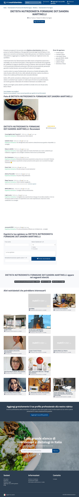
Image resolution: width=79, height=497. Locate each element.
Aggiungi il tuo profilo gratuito (58, 2)
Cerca (56, 451)
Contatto (55, 479)
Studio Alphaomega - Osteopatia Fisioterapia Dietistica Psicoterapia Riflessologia (63, 394)
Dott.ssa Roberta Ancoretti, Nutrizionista (12, 351)
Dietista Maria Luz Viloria (60, 351)
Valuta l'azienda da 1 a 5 (37, 242)
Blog (5, 485)
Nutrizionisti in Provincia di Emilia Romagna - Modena (22, 8)
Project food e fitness (35, 351)
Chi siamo (6, 479)
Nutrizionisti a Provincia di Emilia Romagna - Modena (27, 281)
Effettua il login (70, 2)
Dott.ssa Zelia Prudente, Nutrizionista (14, 371)
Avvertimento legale (33, 480)
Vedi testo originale (32, 184)
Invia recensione (44, 259)
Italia (5, 8)
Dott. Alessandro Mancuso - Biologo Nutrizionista (39, 372)
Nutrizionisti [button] (46, 1)
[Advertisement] (58, 36)
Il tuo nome (8, 242)
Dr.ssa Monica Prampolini (61, 308)
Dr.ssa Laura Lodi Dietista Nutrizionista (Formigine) (36, 330)
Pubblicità (6, 480)
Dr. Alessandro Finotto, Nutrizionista (39, 392)
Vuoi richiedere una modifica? (11, 91)
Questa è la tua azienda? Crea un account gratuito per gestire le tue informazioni (25, 93)
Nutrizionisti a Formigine (58, 281)
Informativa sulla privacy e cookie (36, 482)
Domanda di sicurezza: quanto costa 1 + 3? (16, 258)
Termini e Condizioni (33, 479)
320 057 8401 (40, 21)
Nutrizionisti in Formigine (46, 8)
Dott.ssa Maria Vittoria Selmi (12, 392)
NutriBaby (31, 308)
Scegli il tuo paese (10, 494)
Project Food (7, 329)
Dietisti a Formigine (45, 281)
